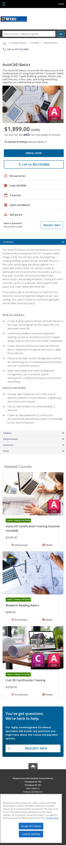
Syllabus (7, 432)
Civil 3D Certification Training (25, 680)
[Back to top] (33, 778)
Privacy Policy (52, 818)
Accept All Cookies (31, 826)
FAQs (6, 450)
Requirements (10, 438)
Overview (8, 241)
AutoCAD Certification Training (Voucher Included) (33, 528)
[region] (31, 818)
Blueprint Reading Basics (22, 605)
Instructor (8, 444)
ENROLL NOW (34, 153)
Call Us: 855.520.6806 (15, 49)
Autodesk (35, 43)
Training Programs (18, 43)
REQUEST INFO (51, 225)
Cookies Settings (31, 834)
